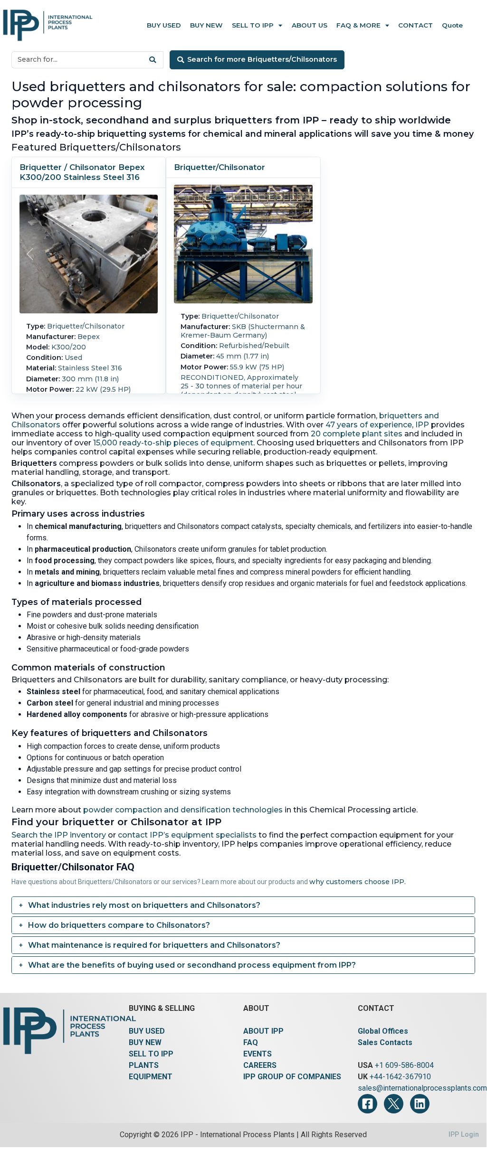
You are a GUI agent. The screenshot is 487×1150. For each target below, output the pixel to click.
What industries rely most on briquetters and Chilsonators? (144, 905)
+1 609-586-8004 (404, 1065)
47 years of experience (368, 424)
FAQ (250, 1042)
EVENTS (257, 1053)
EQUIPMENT (150, 1076)
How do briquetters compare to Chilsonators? (119, 925)
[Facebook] (367, 1103)
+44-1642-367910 (400, 1076)
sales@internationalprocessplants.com (422, 1088)
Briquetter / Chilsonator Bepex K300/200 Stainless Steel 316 (82, 172)
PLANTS (144, 1065)
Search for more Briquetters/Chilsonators (262, 59)
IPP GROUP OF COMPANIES (292, 1076)
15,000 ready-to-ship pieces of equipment (173, 442)
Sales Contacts (385, 1042)
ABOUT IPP (263, 1031)
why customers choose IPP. (357, 881)
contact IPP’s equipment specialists (187, 834)
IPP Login (464, 1135)
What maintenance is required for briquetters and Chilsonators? (154, 945)
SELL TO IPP (151, 1053)
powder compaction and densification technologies (183, 809)
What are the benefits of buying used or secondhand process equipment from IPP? (192, 965)
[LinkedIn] (420, 1103)
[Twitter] (393, 1103)
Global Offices (383, 1031)
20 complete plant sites (356, 433)
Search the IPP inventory (58, 834)
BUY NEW (145, 1042)
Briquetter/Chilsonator (219, 167)
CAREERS (260, 1065)
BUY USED (147, 1031)
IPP (422, 424)
